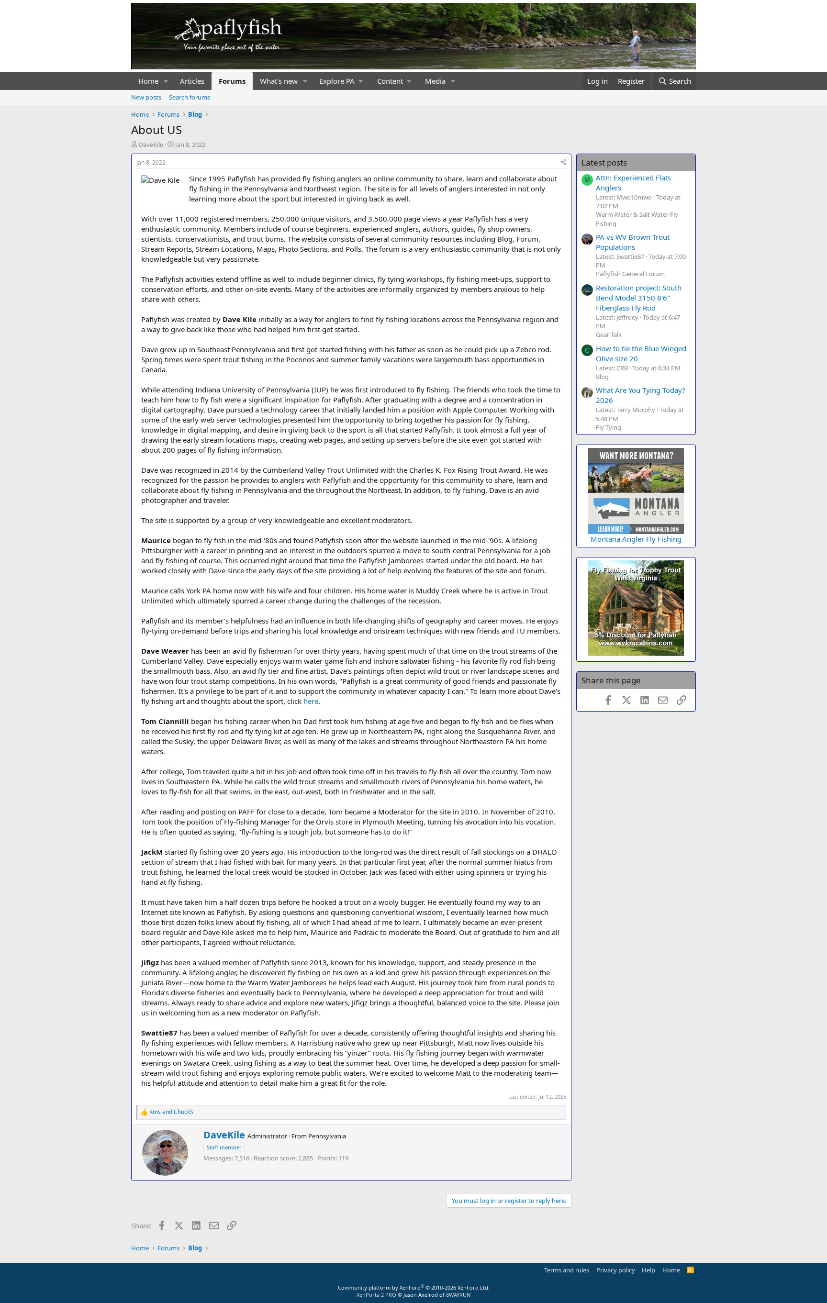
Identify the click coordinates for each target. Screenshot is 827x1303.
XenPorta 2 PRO (376, 1294)
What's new (279, 81)
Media (435, 81)
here (310, 701)
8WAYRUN (458, 1294)
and (171, 1112)
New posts (146, 97)
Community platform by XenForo (414, 1287)
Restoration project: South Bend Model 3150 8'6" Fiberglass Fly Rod (639, 297)
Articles (192, 81)
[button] (166, 81)
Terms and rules (566, 1270)
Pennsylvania (327, 1136)
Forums (232, 81)
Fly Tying (608, 427)
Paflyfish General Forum (630, 273)
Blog (602, 376)
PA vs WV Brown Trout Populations (633, 242)
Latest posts (604, 162)
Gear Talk (609, 334)
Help (648, 1270)
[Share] (563, 162)
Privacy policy (615, 1270)
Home (148, 81)
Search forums (189, 97)
